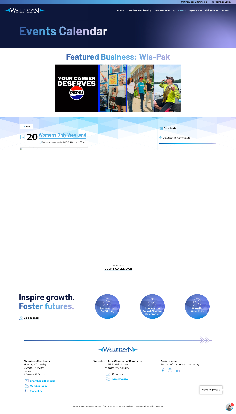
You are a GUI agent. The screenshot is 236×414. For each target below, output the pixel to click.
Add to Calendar (170, 128)
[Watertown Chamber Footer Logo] (118, 348)
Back (27, 126)
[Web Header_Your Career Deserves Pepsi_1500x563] (118, 65)
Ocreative (159, 406)
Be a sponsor (31, 317)
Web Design (135, 406)
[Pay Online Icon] (27, 390)
